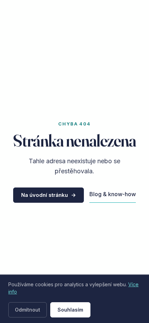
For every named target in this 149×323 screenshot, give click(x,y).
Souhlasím (70, 310)
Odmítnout (27, 310)
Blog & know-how (112, 194)
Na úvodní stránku (48, 195)
